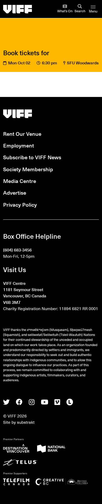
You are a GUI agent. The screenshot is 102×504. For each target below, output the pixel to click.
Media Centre (19, 181)
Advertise (14, 192)
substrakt (26, 422)
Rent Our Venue (22, 134)
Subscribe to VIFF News (32, 157)
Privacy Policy (20, 204)
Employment (18, 145)
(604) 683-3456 (17, 250)
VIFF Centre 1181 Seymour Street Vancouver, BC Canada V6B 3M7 (24, 292)
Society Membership (28, 169)
